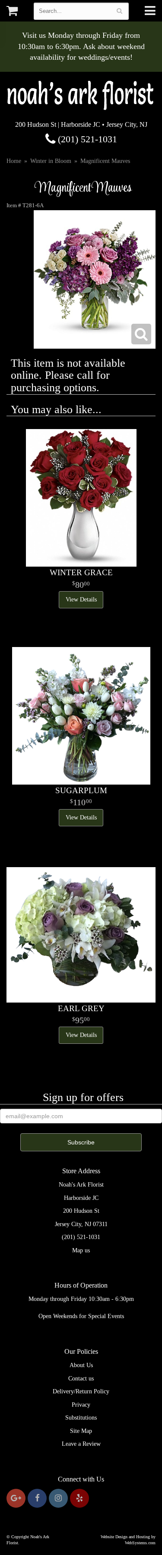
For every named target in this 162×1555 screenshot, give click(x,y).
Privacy (81, 1405)
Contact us (81, 1378)
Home (13, 161)
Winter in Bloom (50, 161)
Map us (81, 1250)
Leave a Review (81, 1444)
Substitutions (81, 1417)
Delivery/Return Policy (81, 1391)
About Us (81, 1365)
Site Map (81, 1431)
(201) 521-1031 (86, 139)
